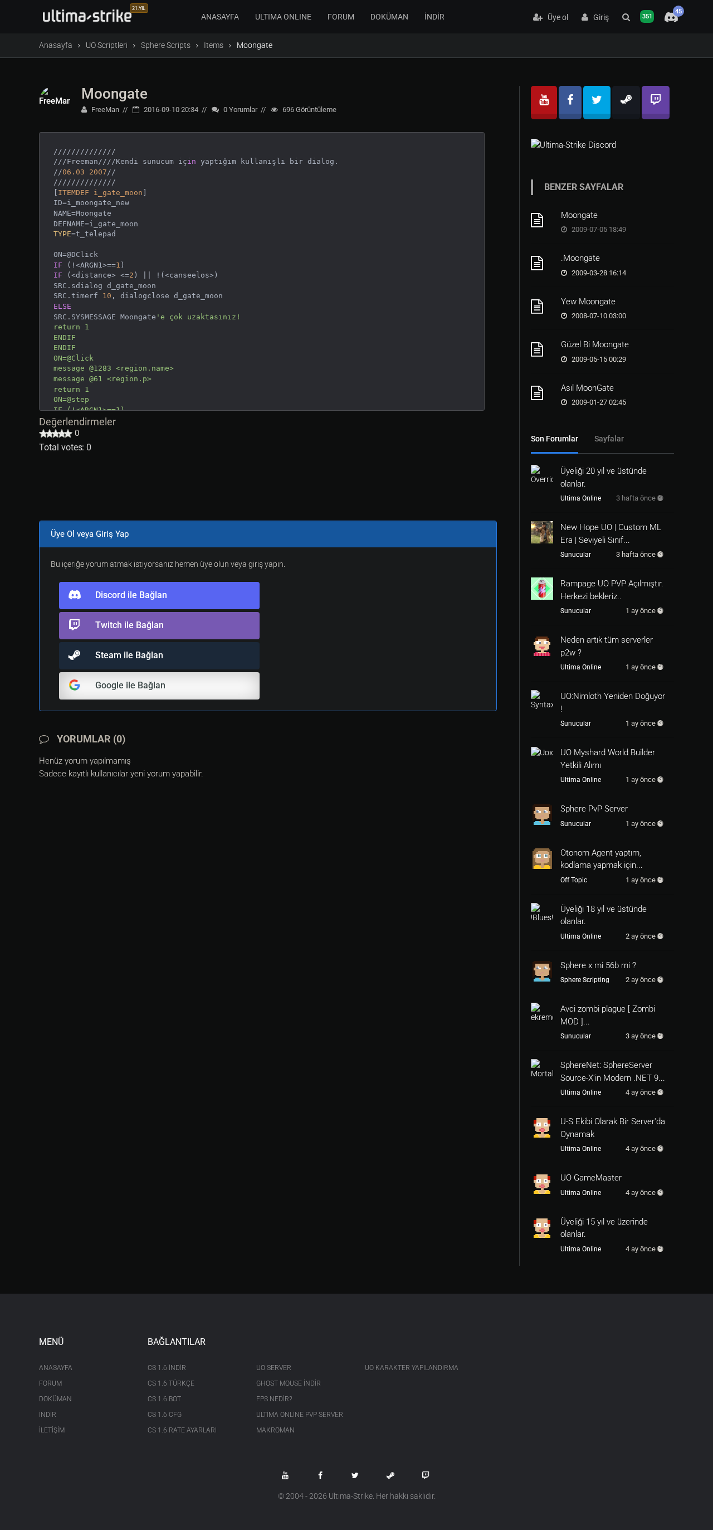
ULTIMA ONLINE (283, 16)
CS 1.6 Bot (164, 1399)
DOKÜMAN (389, 16)
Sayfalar (609, 438)
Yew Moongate (588, 302)
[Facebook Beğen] (320, 1475)
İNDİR (434, 16)
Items (213, 45)
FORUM (341, 16)
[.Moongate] (542, 263)
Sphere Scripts (166, 45)
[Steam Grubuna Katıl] (390, 1475)
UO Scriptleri (107, 45)
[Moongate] (542, 220)
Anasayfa (55, 45)
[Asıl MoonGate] (542, 393)
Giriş (598, 17)
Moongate (114, 93)
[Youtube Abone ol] (285, 1475)
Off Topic (573, 880)
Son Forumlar (554, 438)
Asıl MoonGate (587, 388)
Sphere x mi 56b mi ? (598, 965)
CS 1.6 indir (167, 1368)
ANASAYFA (220, 16)
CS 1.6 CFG (165, 1415)
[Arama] (626, 17)
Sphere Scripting (584, 980)
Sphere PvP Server (594, 809)
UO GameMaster (591, 1178)
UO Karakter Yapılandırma (411, 1368)
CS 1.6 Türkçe (171, 1383)
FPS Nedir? (274, 1399)
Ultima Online (580, 498)
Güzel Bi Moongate (595, 344)
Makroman (275, 1430)
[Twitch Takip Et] (425, 1475)
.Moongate (580, 258)
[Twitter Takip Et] (355, 1475)
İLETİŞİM (52, 1430)
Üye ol (555, 17)
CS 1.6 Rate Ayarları (182, 1430)
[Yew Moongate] (542, 306)
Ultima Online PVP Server (299, 1415)
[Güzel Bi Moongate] (542, 349)
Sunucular (575, 554)
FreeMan (104, 109)
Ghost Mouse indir (288, 1383)
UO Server (273, 1368)
